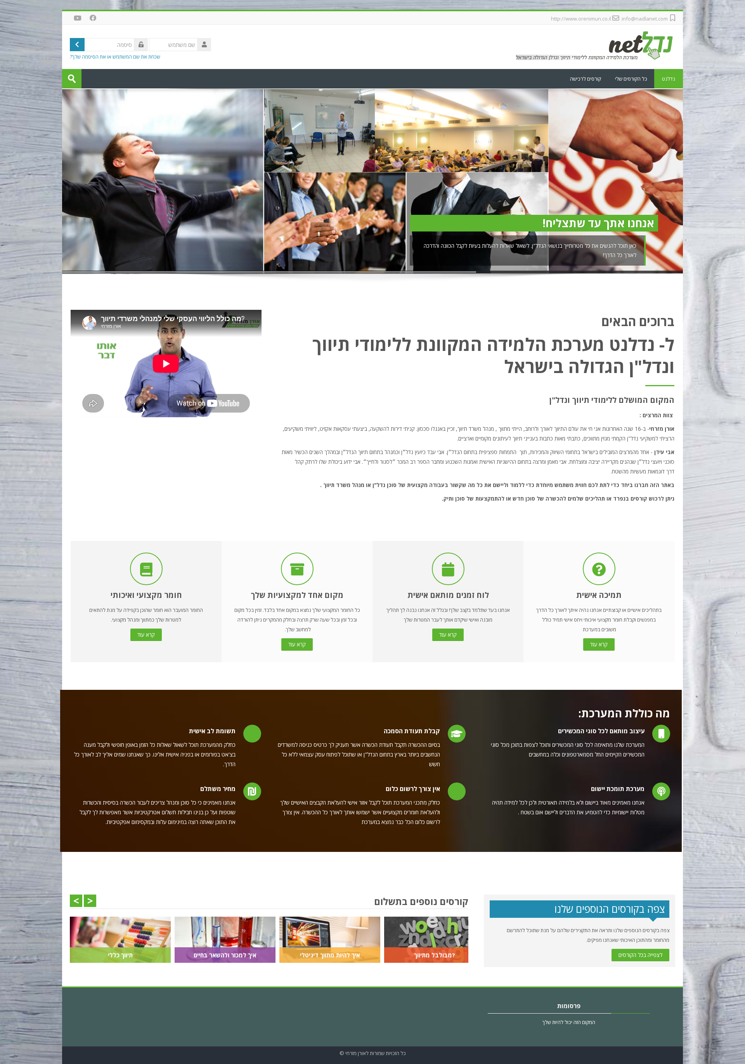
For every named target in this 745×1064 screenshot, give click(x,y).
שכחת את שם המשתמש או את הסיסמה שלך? (115, 57)
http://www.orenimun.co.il (581, 18)
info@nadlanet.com (645, 18)
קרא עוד (599, 644)
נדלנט (668, 78)
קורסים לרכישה (585, 78)
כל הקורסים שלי (631, 78)
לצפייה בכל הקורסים (640, 955)
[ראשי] (593, 46)
